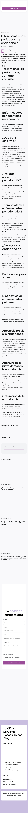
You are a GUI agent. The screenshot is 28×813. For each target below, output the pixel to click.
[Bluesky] (7, 428)
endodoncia (22, 58)
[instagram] (14, 798)
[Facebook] (2, 428)
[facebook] (1, 439)
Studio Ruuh (17, 795)
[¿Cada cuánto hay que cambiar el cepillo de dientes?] (14, 461)
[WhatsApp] (15, 428)
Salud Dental (5, 32)
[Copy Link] (2, 431)
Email (4, 634)
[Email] (25, 428)
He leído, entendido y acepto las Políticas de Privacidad (12, 658)
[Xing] (23, 428)
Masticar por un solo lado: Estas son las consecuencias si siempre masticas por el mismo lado (13, 558)
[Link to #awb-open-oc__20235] (25, 4)
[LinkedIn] (12, 428)
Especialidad (6, 642)
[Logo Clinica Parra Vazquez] (7, 2)
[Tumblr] (20, 428)
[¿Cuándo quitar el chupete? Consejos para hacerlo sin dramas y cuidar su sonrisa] (14, 495)
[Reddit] (10, 428)
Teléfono (5, 627)
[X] (5, 428)
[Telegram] (18, 428)
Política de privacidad (8, 654)
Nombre (5, 619)
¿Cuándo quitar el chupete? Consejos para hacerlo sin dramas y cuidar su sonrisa (13, 523)
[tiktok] (16, 798)
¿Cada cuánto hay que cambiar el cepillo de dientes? (12, 488)
